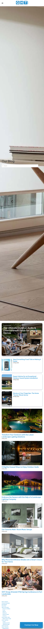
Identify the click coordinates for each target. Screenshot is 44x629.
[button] (2, 3)
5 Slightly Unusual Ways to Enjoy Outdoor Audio (20, 467)
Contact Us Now (31, 625)
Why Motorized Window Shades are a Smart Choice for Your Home (22, 561)
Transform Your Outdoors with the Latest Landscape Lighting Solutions (18, 436)
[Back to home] (22, 3)
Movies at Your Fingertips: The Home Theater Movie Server (26, 394)
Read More (5, 353)
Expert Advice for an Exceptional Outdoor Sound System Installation (25, 377)
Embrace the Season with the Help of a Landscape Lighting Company (21, 498)
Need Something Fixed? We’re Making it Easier (27, 360)
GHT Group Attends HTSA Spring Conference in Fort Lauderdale (22, 593)
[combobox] (20, 165)
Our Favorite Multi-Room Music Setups (17, 529)
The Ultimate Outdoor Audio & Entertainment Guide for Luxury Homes (20, 330)
